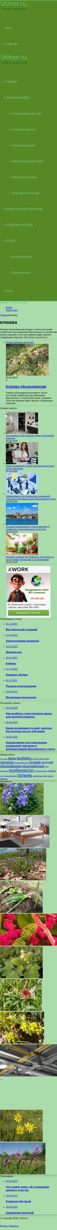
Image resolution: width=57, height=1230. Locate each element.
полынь (25, 775)
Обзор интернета (21, 272)
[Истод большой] (22, 1173)
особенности (21, 770)
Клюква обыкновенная (26, 386)
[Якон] (21, 912)
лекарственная (21, 762)
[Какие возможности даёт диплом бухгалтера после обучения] (22, 463)
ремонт (51, 776)
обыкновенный (33, 766)
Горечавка (4, 759)
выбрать (24, 758)
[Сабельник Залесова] (21, 1010)
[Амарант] (28, 945)
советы (4, 779)
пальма (52, 770)
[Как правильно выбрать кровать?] (25, 847)
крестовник (44, 759)
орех (47, 767)
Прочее (11, 240)
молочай (47, 762)
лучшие (35, 762)
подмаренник (10, 776)
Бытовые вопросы (22, 256)
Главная (4, 315)
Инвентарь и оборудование (24, 209)
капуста (35, 759)
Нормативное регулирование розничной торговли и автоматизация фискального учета (31, 497)
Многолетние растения (24, 177)
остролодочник (40, 771)
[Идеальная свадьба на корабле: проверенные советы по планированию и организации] (24, 1108)
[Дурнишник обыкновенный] (21, 977)
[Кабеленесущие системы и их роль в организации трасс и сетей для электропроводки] (28, 1075)
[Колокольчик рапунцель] (22, 814)
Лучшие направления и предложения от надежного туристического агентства (28, 528)
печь (2, 776)
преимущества (40, 776)
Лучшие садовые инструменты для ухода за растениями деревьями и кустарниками (30, 558)
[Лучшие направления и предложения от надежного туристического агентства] (22, 524)
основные (4, 771)
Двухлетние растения (23, 145)
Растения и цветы (18, 97)
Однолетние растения (24, 129)
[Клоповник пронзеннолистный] (22, 1043)
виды (12, 758)
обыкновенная (10, 766)
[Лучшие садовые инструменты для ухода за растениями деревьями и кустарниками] (22, 554)
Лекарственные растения (25, 193)
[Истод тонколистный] (23, 879)
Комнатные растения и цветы (28, 161)
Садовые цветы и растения (27, 113)
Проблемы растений (19, 224)
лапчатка (6, 762)
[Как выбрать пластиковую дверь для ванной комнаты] (22, 433)
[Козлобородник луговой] (21, 1141)
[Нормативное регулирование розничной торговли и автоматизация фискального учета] (22, 493)
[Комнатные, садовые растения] (13, 9)
